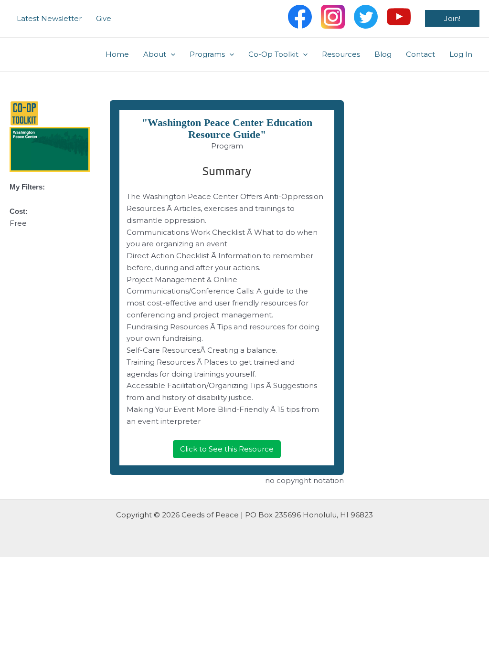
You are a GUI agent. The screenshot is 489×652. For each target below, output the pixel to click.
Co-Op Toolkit (273, 54)
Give (103, 18)
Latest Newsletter (49, 18)
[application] (170, 54)
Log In (460, 54)
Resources (341, 54)
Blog (383, 54)
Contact (420, 54)
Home (117, 54)
